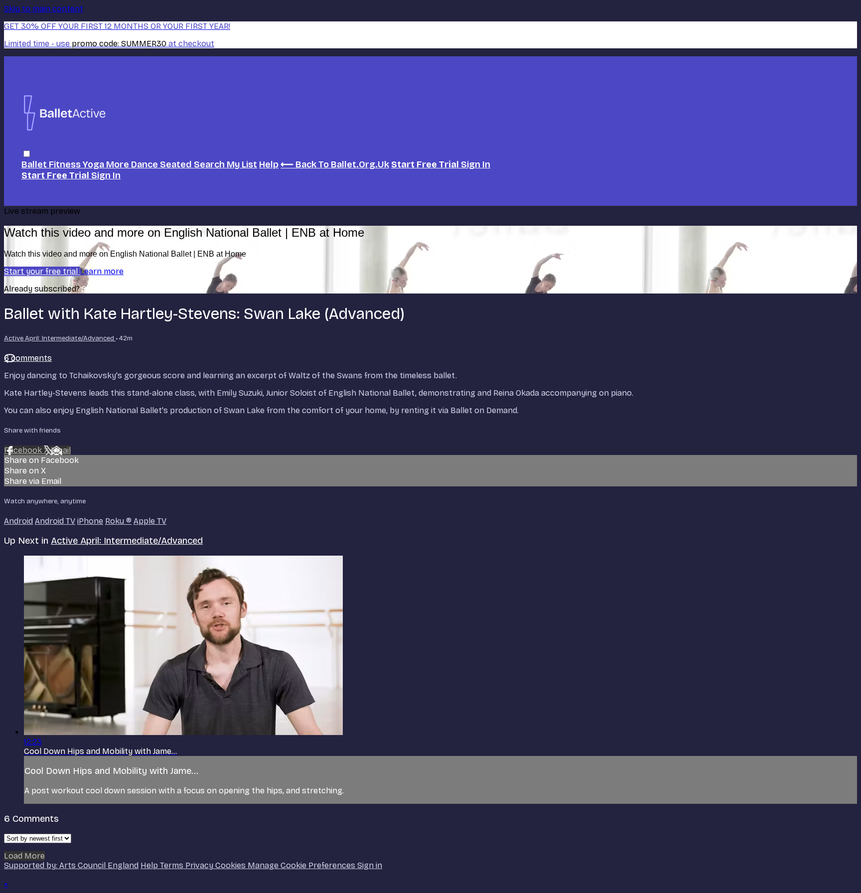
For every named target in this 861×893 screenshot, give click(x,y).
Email (61, 450)
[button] (26, 153)
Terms (172, 865)
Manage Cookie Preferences (302, 865)
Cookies (231, 865)
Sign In (106, 175)
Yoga (94, 164)
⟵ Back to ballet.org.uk (335, 164)
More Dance (133, 164)
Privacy (200, 865)
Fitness (66, 164)
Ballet (35, 164)
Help (269, 164)
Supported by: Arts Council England (71, 865)
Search (210, 164)
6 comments (28, 358)
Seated (177, 164)
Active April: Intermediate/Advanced (60, 338)
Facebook (24, 450)
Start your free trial (42, 271)
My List (242, 164)
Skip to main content (43, 8)
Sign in (475, 164)
